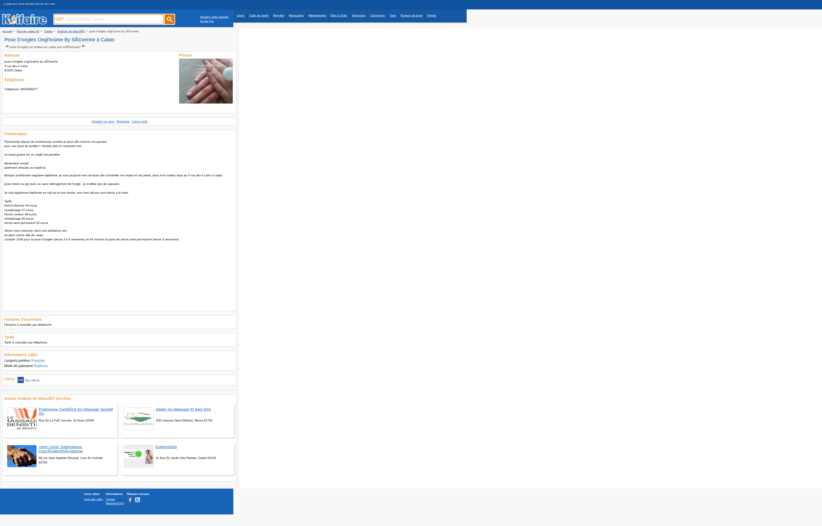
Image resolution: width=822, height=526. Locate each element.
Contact (110, 499)
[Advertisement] (119, 275)
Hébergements (317, 15)
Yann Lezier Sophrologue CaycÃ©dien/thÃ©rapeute (61, 449)
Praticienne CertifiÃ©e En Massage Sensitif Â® (76, 411)
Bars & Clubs (339, 15)
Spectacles (359, 15)
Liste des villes (93, 499)
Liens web (139, 121)
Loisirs (241, 15)
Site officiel (32, 380)
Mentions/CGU (115, 503)
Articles (431, 15)
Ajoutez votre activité (214, 17)
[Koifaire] (24, 23)
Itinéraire (123, 121)
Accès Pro (207, 21)
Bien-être (278, 15)
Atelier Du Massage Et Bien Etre (183, 409)
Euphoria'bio (166, 447)
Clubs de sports (259, 15)
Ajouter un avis (103, 121)
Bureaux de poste (412, 15)
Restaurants (296, 15)
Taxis (393, 15)
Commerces (377, 15)
